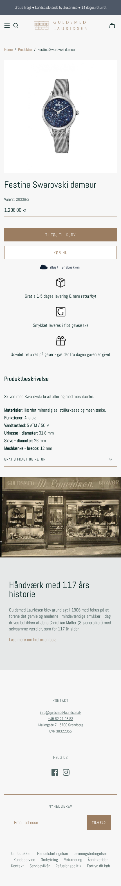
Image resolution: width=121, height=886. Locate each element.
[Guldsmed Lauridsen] (60, 25)
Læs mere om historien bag (32, 640)
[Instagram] (66, 772)
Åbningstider (98, 859)
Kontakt (17, 865)
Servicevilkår (40, 865)
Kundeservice (24, 859)
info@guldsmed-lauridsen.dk (60, 712)
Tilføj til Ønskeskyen (64, 267)
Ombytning (49, 859)
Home (8, 49)
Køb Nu (60, 252)
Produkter (25, 49)
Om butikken (21, 853)
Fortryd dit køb (98, 865)
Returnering (73, 859)
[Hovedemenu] (7, 26)
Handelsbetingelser (52, 853)
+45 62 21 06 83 (60, 718)
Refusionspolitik (68, 865)
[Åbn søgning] (16, 26)
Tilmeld (99, 822)
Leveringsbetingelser (90, 853)
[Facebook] (54, 772)
